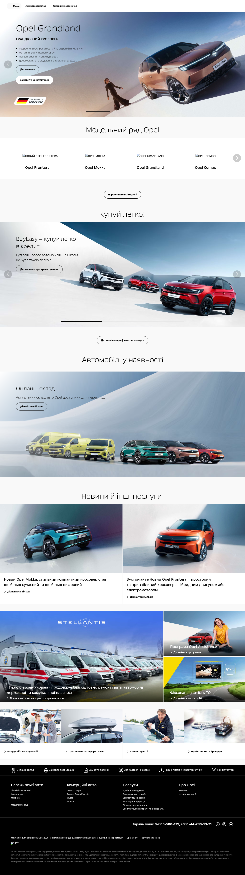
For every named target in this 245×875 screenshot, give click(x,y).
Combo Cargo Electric (78, 794)
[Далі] (237, 64)
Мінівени (15, 797)
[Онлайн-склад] (214, 6)
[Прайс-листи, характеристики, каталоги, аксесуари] (214, 726)
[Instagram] (224, 824)
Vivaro (70, 797)
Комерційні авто (81, 785)
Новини (183, 790)
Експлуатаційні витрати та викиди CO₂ (143, 808)
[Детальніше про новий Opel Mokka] (122, 64)
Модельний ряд (19, 804)
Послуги (130, 785)
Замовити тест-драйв (134, 794)
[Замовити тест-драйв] (225, 6)
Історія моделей (187, 794)
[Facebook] (217, 824)
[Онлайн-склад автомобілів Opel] (122, 424)
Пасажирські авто (27, 785)
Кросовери (17, 794)
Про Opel (187, 785)
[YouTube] (231, 824)
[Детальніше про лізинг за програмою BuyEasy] (122, 274)
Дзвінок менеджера (133, 790)
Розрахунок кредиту (134, 801)
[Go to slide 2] (122, 321)
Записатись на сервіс (134, 797)
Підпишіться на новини (135, 805)
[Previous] (8, 64)
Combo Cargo (74, 790)
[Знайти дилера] (235, 6)
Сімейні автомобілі (21, 790)
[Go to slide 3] (122, 111)
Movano (71, 801)
